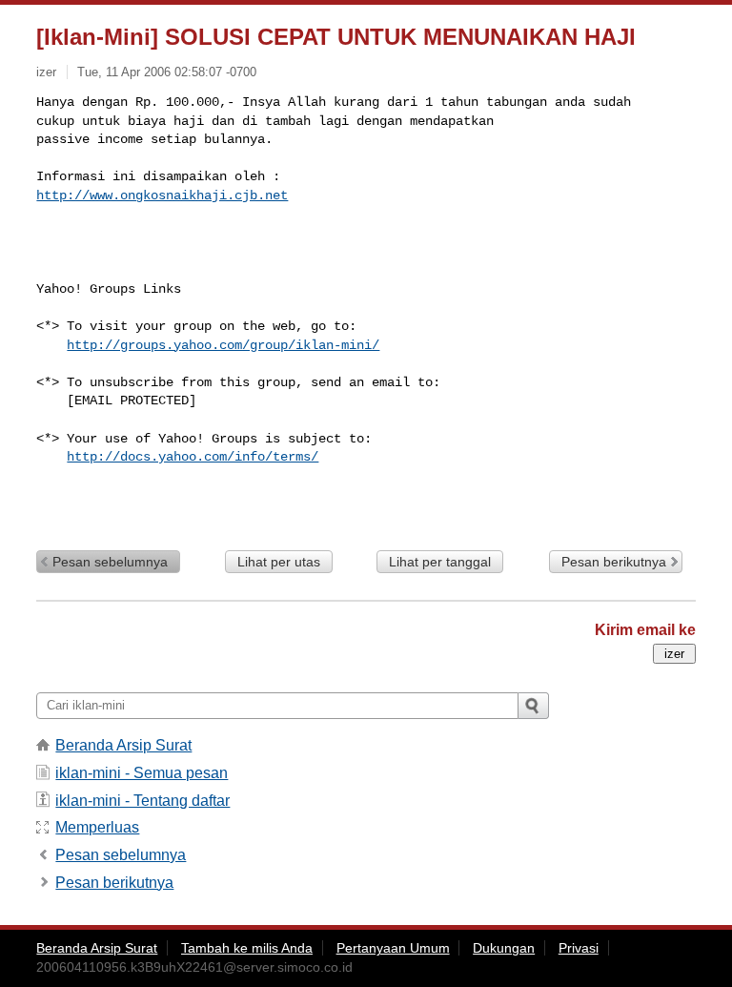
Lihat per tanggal (440, 561)
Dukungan (504, 948)
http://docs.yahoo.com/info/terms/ (192, 456)
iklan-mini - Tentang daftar (142, 800)
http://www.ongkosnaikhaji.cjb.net (162, 195)
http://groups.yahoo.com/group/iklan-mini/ (223, 345)
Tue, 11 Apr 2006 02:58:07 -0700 (166, 72)
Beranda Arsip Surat (123, 745)
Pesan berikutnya (613, 561)
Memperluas (97, 827)
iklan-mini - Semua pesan (141, 773)
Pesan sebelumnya (110, 561)
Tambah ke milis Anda (247, 948)
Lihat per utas (278, 561)
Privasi (579, 948)
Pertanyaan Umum (393, 948)
